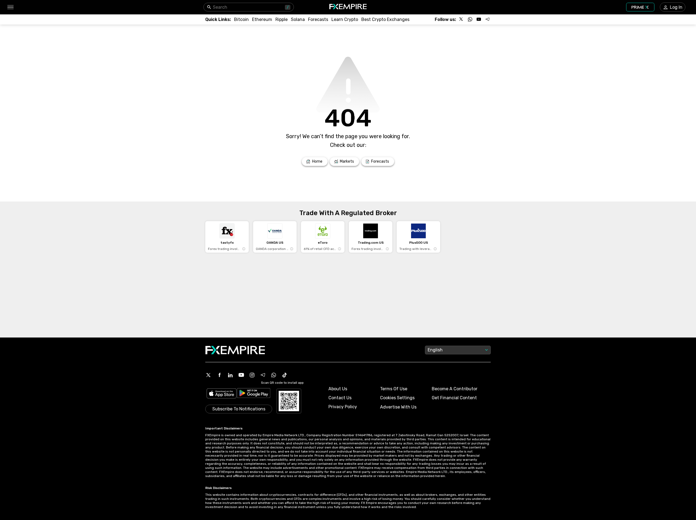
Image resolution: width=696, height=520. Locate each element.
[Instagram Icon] (252, 375)
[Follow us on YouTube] (479, 19)
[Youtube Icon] (241, 375)
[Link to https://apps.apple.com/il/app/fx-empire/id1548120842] (222, 394)
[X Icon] (208, 375)
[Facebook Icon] (219, 375)
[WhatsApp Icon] (274, 375)
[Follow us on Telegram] (487, 19)
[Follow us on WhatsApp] (470, 19)
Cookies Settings (397, 397)
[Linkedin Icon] (230, 375)
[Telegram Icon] (263, 375)
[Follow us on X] (461, 19)
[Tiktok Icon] (284, 375)
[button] (10, 7)
